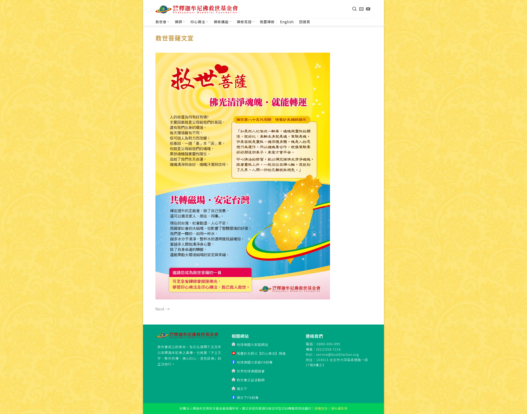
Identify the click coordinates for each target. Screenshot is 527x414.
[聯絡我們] (361, 9)
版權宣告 (321, 408)
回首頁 (304, 21)
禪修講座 (221, 21)
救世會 (161, 21)
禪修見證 (244, 21)
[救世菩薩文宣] (242, 175)
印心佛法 (197, 21)
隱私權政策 (339, 408)
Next (162, 309)
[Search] (354, 8)
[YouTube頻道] (368, 9)
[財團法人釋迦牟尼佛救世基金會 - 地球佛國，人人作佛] (196, 9)
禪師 (178, 21)
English (287, 21)
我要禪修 (267, 21)
